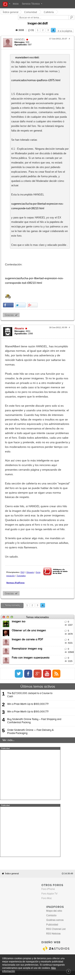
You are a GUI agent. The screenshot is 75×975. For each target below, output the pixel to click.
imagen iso (19, 451)
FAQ (23, 403)
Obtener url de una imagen (29, 460)
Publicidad (60, 747)
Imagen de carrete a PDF (28, 469)
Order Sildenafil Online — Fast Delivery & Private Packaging (30, 561)
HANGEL (20, 35)
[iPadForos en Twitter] (56, 503)
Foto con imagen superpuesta (31, 487)
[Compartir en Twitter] (21, 227)
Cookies (39, 747)
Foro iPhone (48, 662)
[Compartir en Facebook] (9, 227)
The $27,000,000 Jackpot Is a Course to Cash (29, 524)
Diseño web (29, 750)
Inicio (16, 4)
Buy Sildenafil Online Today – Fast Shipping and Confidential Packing (34, 551)
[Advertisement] (30, 604)
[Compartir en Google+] (33, 227)
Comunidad (31, 12)
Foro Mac (46, 671)
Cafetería (49, 12)
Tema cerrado (12, 435)
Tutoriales (56, 403)
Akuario (20, 250)
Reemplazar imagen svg (27, 478)
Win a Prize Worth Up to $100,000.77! (28, 533)
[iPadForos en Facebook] (65, 503)
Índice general (12, 646)
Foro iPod (51, 739)
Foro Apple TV (49, 666)
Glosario (31, 403)
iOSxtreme (52, 735)
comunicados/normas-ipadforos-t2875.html (36, 71)
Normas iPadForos (16, 410)
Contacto (49, 747)
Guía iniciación (43, 403)
